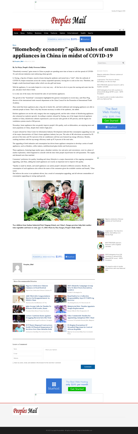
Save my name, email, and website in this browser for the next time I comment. (37, 362)
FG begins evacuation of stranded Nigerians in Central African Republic (79, 327)
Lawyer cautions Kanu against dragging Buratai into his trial (38, 317)
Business (38, 33)
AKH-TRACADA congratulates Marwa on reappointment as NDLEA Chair (38, 298)
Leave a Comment (20, 344)
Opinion (62, 33)
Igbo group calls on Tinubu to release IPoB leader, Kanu (38, 307)
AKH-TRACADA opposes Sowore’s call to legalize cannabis (110, 85)
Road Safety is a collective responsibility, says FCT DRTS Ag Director (80, 298)
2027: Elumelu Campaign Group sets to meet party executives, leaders (80, 288)
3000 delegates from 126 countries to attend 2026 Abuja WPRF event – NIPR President (110, 92)
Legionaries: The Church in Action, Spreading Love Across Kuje (31, 30)
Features (54, 33)
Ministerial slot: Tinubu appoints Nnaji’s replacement (81, 307)
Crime (46, 33)
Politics (29, 33)
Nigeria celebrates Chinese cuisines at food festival (37, 287)
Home (16, 33)
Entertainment (72, 33)
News (23, 33)
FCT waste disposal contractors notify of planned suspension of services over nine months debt (39, 327)
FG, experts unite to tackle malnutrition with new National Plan (110, 98)
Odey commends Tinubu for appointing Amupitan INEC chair (80, 317)
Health (83, 33)
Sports (90, 33)
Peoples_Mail (19, 61)
